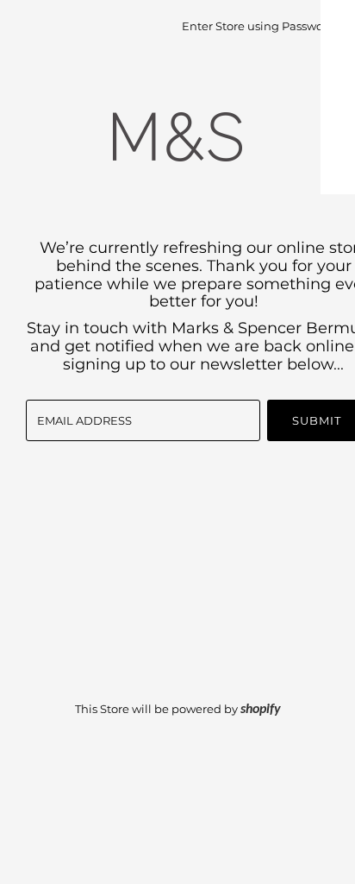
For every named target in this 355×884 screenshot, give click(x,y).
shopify (260, 710)
